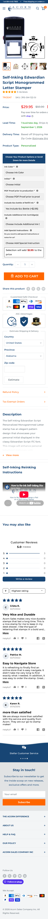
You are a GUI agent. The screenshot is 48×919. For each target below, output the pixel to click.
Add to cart (26, 276)
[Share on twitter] (43, 638)
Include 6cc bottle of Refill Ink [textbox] (24, 202)
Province (9, 349)
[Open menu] (4, 8)
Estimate (13, 379)
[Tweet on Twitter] (38, 289)
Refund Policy (11, 392)
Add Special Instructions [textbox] (24, 233)
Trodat (7, 97)
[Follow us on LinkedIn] (25, 876)
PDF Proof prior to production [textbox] (24, 190)
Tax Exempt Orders (14, 401)
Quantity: (8, 264)
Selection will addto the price (23, 252)
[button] (10, 92)
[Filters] (6, 591)
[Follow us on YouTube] (20, 876)
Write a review (24, 579)
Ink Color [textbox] (24, 166)
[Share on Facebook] (28, 289)
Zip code (9, 363)
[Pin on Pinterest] (33, 289)
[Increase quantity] (32, 264)
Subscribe (24, 802)
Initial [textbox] (24, 178)
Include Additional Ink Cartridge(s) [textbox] (24, 215)
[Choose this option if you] (6, 218)
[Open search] (37, 8)
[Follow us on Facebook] (4, 876)
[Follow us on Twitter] (9, 876)
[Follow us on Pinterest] (15, 876)
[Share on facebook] (38, 638)
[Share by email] (43, 289)
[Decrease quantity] (18, 264)
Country (9, 336)
